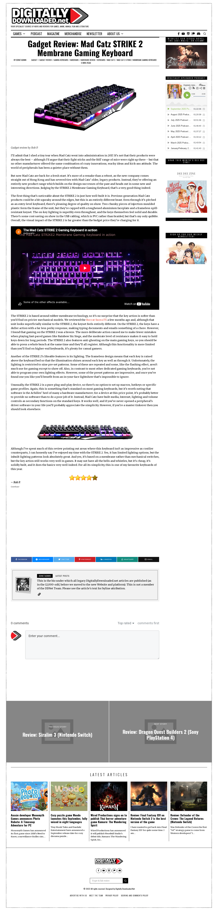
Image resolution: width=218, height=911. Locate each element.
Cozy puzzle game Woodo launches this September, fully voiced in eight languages (69, 818)
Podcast (36, 33)
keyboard (101, 60)
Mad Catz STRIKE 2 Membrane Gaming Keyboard (137, 60)
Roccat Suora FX (96, 319)
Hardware (74, 60)
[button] (125, 880)
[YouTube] (183, 34)
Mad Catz (111, 60)
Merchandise (73, 33)
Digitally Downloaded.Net (125, 888)
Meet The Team (96, 895)
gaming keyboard (61, 60)
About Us (113, 33)
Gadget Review (45, 60)
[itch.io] (188, 34)
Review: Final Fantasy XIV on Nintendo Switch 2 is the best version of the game (148, 818)
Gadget (34, 60)
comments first (148, 623)
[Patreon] (193, 34)
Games (17, 33)
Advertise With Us (78, 895)
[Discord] (198, 34)
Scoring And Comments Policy (134, 895)
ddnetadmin (21, 60)
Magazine (53, 33)
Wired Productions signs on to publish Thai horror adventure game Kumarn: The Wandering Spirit (109, 820)
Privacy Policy (111, 895)
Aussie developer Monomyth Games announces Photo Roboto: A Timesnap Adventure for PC (27, 820)
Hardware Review (88, 60)
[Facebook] (178, 34)
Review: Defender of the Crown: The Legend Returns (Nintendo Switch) (186, 818)
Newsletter (94, 33)
